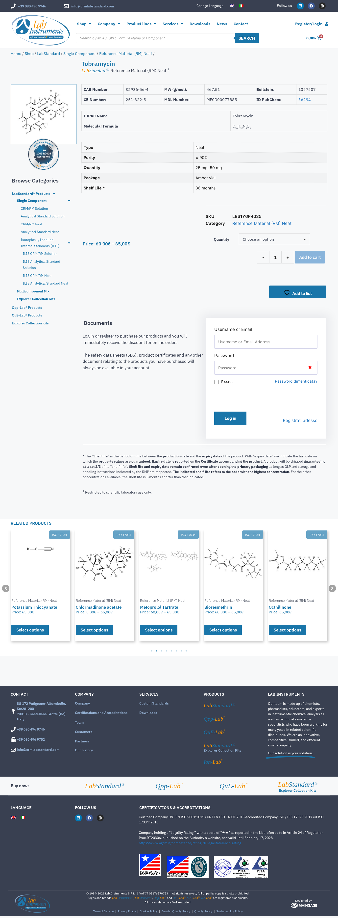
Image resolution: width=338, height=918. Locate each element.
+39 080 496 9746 (32, 6)
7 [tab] (181, 650)
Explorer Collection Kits (222, 750)
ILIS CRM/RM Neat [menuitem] (37, 275)
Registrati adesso (300, 420)
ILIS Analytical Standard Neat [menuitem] (45, 283)
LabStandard (48, 53)
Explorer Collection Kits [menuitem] (36, 299)
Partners (82, 741)
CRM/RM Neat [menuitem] (31, 224)
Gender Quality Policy (176, 911)
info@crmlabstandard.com (92, 6)
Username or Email (233, 329)
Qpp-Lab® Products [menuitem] (27, 307)
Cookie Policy (149, 911)
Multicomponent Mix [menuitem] (33, 291)
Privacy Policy (127, 911)
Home (16, 53)
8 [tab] (186, 650)
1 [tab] (151, 650)
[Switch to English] (232, 5)
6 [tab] (176, 650)
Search (247, 38)
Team (79, 722)
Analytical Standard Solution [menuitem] (43, 216)
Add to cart (310, 257)
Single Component (79, 53)
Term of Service (103, 911)
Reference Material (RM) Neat (125, 53)
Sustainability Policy (229, 911)
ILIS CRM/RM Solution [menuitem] (40, 253)
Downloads (200, 23)
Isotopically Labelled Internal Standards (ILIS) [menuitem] (40, 242)
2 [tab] (156, 650)
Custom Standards (154, 703)
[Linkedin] (300, 5)
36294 (304, 99)
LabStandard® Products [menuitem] (31, 193)
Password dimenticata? (296, 381)
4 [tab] (166, 650)
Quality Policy (203, 911)
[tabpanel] (40, 585)
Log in (230, 418)
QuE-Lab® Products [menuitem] (27, 315)
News (222, 23)
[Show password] (310, 368)
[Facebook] (311, 5)
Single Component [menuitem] (32, 200)
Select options (30, 630)
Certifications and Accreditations (101, 712)
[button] (5, 588)
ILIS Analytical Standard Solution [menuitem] (41, 264)
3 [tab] (161, 650)
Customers (83, 732)
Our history (84, 750)
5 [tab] (171, 650)
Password (224, 355)
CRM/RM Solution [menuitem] (34, 208)
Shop (82, 23)
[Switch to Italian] (241, 5)
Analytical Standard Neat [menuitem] (40, 232)
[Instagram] (322, 5)
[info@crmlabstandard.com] (66, 6)
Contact (241, 23)
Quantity (221, 239)
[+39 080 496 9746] (13, 6)
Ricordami (229, 381)
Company (82, 703)
